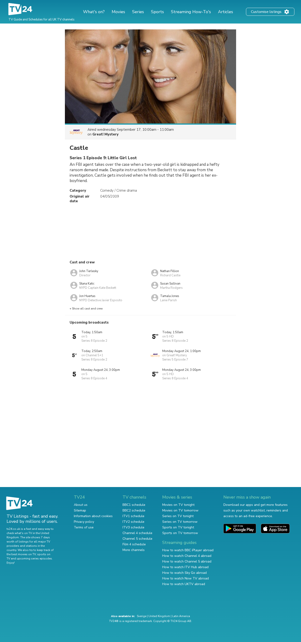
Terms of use (84, 527)
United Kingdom (159, 616)
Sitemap (80, 510)
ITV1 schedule (133, 516)
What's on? (94, 12)
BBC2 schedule (134, 510)
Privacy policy (84, 521)
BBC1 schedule (134, 505)
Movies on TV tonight (178, 505)
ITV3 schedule (133, 527)
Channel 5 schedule (137, 538)
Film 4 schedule (134, 544)
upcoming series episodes (34, 558)
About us (80, 505)
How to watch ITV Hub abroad (185, 567)
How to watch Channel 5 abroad (186, 561)
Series (138, 12)
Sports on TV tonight (178, 527)
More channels (134, 550)
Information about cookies (93, 516)
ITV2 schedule (133, 521)
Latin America (181, 616)
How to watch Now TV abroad (185, 578)
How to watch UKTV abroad (183, 584)
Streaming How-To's (191, 12)
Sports (157, 12)
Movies (118, 12)
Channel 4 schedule (137, 533)
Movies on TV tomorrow (180, 510)
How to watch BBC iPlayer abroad (188, 550)
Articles (225, 12)
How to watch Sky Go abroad (184, 573)
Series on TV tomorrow (180, 521)
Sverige (141, 616)
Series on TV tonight (178, 516)
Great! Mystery (105, 134)
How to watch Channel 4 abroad (186, 556)
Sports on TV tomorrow (180, 533)
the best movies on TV (21, 554)
